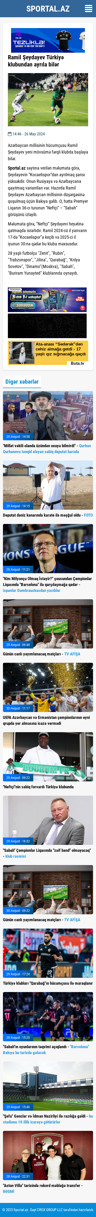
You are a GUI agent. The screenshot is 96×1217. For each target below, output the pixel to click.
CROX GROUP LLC (50, 1210)
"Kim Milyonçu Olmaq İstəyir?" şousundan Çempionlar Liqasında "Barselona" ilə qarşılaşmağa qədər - (47, 584)
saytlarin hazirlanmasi (28, 282)
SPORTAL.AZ (48, 9)
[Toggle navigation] (88, 8)
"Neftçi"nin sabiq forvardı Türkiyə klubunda (38, 786)
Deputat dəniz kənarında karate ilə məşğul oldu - (48, 515)
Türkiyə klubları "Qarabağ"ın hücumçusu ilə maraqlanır (48, 983)
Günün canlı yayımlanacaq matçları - (41, 653)
